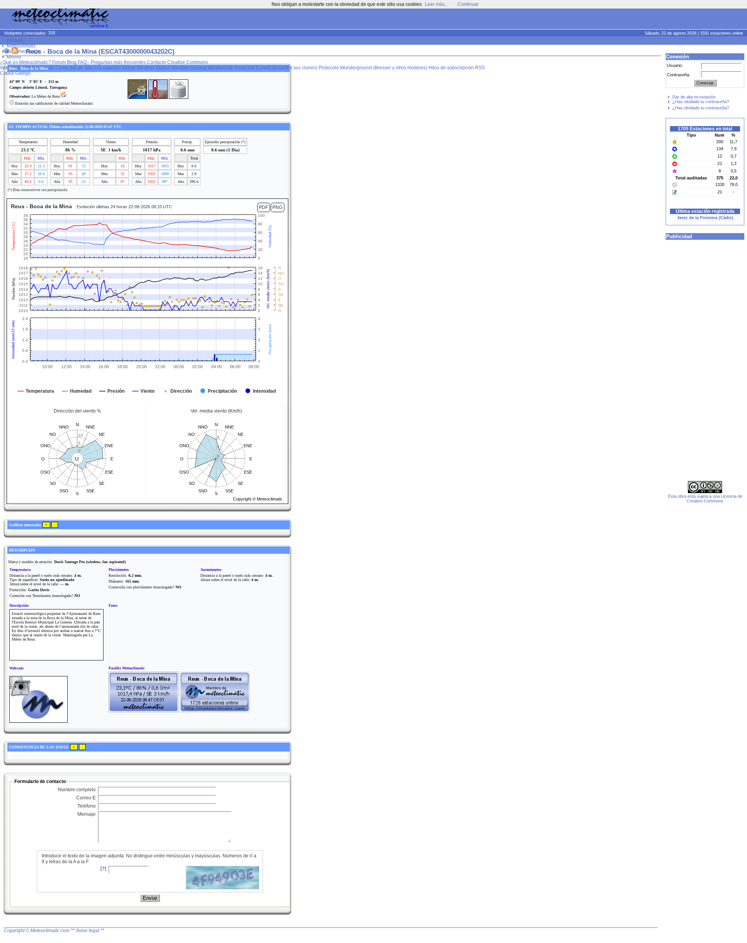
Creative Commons (187, 62)
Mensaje (86, 814)
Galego (23, 73)
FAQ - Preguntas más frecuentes (112, 62)
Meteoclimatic (21, 46)
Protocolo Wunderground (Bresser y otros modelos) (373, 67)
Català (7, 73)
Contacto (156, 62)
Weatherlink (220, 67)
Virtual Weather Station (146, 67)
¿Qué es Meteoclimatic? (25, 62)
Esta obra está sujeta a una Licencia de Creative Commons (705, 498)
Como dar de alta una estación (88, 67)
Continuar (468, 4)
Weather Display (189, 67)
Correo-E (86, 798)
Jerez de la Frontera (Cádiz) (705, 217)
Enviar (150, 898)
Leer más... (436, 4)
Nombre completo (77, 789)
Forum (59, 62)
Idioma (14, 57)
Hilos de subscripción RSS (456, 67)
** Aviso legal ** (87, 930)
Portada (15, 40)
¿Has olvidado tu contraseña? (700, 101)
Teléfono (86, 806)
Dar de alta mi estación (693, 97)
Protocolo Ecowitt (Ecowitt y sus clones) (275, 67)
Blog (72, 62)
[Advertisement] (597, 19)
